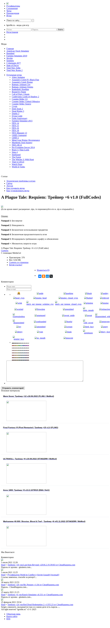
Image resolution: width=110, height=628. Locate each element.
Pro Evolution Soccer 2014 (23, 147)
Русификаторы (13, 6)
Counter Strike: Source (21, 104)
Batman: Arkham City (21, 84)
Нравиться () (43, 270)
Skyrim (9, 58)
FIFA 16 (15, 128)
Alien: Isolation (18, 77)
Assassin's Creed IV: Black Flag (25, 80)
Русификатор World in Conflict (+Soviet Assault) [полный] (33, 575)
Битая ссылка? (15, 265)
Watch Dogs (17, 164)
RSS (8, 619)
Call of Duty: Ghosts (20, 94)
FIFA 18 (15, 130)
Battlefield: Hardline (20, 89)
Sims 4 (15, 152)
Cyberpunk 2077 (13, 63)
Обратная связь (13, 614)
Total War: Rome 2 (14, 70)
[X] (51, 276)
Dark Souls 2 (17, 109)
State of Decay (12, 65)
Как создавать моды (15, 188)
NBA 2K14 (17, 145)
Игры (9, 16)
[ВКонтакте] (39, 276)
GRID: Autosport (19, 135)
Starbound (16, 155)
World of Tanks (18, 167)
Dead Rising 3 (18, 111)
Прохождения (12, 13)
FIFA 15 (15, 125)
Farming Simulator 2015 (22, 121)
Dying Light (17, 116)
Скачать (4, 250)
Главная (10, 48)
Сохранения (12, 8)
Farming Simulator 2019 (16, 56)
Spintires (10, 60)
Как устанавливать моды (17, 191)
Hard (3, 565)
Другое (9, 186)
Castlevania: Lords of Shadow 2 (25, 96)
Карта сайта (11, 616)
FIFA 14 (15, 123)
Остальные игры (14, 75)
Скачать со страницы (18, 262)
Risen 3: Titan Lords (20, 150)
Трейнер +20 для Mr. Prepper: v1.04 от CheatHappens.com (33, 585)
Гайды (9, 183)
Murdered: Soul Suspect (22, 142)
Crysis (14, 106)
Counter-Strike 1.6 (20, 99)
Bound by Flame (19, 92)
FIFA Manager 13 (19, 133)
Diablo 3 (15, 113)
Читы (8, 11)
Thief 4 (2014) (18, 162)
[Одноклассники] (43, 276)
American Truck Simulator (17, 51)
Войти (60, 30)
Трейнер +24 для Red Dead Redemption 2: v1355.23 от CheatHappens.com (40, 604)
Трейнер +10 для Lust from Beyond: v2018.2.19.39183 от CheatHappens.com (41, 565)
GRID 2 (15, 138)
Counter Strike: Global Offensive (26, 101)
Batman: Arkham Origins (22, 87)
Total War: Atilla (13, 68)
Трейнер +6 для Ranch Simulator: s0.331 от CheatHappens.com (35, 594)
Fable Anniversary (19, 118)
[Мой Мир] (47, 276)
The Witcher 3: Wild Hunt (23, 159)
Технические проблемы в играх (20, 181)
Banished (10, 53)
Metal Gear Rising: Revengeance (26, 140)
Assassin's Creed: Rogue (22, 82)
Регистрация (12, 32)
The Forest (16, 157)
